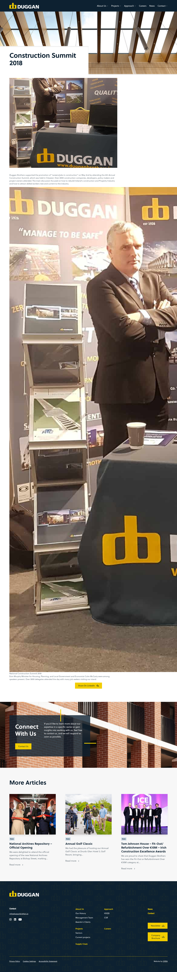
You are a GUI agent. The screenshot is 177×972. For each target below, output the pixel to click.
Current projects (82, 937)
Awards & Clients (82, 922)
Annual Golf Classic (78, 843)
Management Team (84, 917)
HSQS (107, 913)
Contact (161, 5)
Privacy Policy (14, 961)
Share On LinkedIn (86, 685)
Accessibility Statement (48, 961)
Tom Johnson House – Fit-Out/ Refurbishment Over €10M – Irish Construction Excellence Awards (143, 847)
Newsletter (155, 925)
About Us (101, 5)
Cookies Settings (29, 961)
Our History (80, 913)
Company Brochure (155, 937)
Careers (142, 5)
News (152, 5)
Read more (14, 864)
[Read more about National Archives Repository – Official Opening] (32, 814)
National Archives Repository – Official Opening (30, 845)
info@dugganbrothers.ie (18, 914)
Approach (129, 5)
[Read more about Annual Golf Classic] (88, 814)
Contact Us (23, 746)
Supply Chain (81, 944)
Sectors (78, 933)
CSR (106, 917)
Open (165, 961)
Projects (115, 5)
